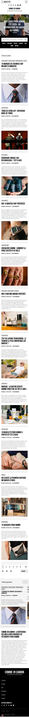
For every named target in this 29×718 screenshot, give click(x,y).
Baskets (4, 43)
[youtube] (18, 5)
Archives (3, 695)
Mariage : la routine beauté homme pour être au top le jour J (14, 388)
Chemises (15, 43)
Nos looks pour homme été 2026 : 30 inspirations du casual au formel (14, 26)
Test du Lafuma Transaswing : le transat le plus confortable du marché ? (13, 341)
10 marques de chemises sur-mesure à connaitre (12, 65)
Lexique (3, 698)
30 (6, 571)
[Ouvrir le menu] (26, 2)
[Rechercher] (25, 39)
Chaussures (9, 43)
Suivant (23, 571)
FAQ (2, 688)
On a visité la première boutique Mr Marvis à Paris (13, 479)
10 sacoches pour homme (10, 525)
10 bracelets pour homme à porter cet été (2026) (12, 433)
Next (26, 582)
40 (11, 571)
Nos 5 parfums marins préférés (13, 294)
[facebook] (8, 5)
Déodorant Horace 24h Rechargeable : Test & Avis (11, 159)
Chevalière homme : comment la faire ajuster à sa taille (13, 249)
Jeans (25, 43)
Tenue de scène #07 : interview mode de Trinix (13, 112)
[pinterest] (13, 5)
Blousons (21, 43)
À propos (3, 680)
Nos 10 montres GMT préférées (13, 203)
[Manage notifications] (2, 716)
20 (2, 571)
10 (26, 567)
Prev (24, 582)
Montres (16, 45)
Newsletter (7, 2)
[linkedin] (20, 5)
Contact (3, 684)
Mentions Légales (5, 714)
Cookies (13, 714)
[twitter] (15, 5)
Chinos (12, 45)
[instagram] (11, 5)
